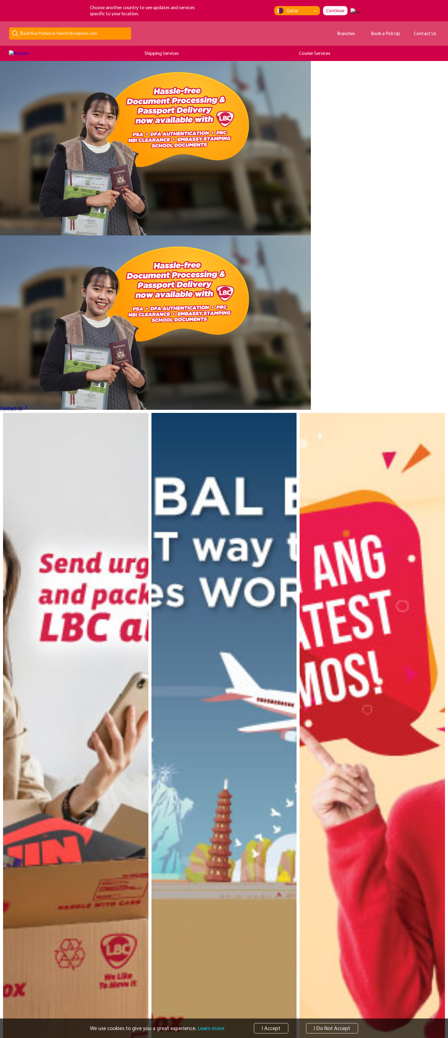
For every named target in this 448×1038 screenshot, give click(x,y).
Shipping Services (161, 53)
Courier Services (314, 53)
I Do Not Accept (332, 1028)
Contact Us (425, 33)
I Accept (271, 1028)
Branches (346, 33)
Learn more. (211, 1028)
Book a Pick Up (385, 33)
